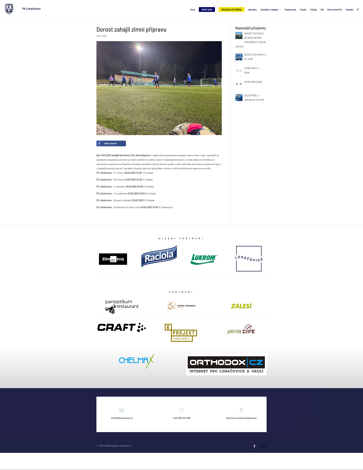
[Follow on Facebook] (254, 446)
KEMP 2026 (207, 9)
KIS (322, 10)
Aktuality (252, 10)
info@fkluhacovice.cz (144, 445)
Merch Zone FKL (334, 10)
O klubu (313, 10)
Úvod (192, 10)
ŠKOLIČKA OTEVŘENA (231, 9)
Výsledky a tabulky (269, 10)
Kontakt (349, 10)
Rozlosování (290, 10)
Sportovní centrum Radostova (241, 417)
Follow (262, 446)
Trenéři (303, 10)
